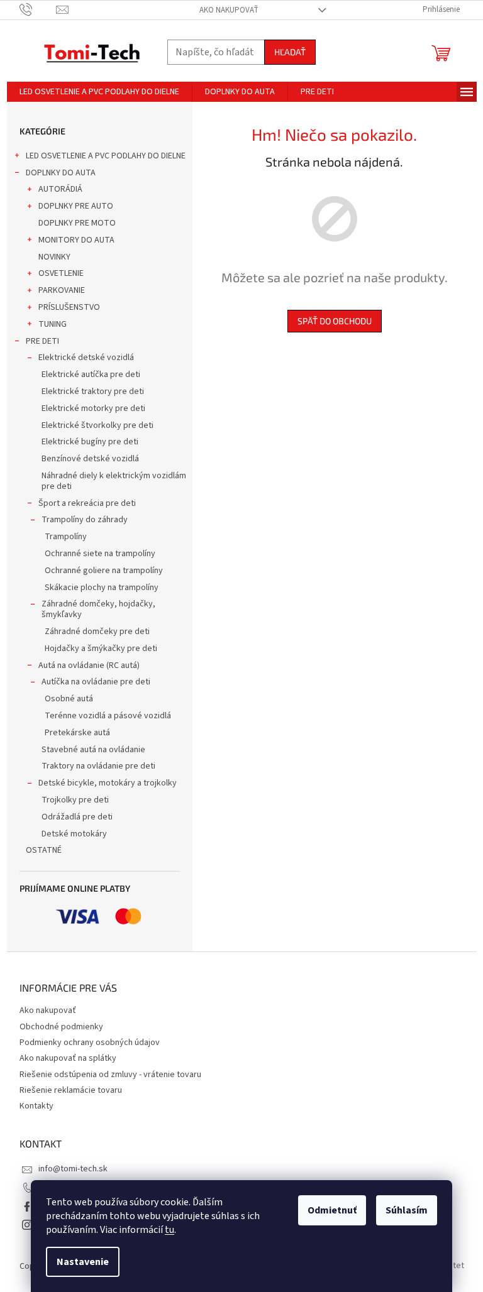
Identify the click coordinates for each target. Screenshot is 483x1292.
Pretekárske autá (77, 732)
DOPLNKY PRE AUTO (75, 206)
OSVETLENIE (61, 273)
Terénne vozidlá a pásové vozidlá (108, 715)
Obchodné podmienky (61, 1027)
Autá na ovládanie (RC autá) (89, 665)
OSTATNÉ (44, 850)
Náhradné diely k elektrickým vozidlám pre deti (114, 481)
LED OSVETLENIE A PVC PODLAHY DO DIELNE (106, 156)
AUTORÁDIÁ (60, 189)
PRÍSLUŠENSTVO (69, 307)
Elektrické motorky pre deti (93, 408)
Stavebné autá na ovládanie (93, 749)
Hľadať (290, 52)
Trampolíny (66, 536)
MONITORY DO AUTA (76, 240)
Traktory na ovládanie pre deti (98, 766)
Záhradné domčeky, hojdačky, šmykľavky (98, 609)
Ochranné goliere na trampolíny (104, 570)
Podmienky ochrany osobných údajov (89, 1042)
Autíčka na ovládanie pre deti (96, 682)
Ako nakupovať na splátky (67, 1058)
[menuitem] (99, 92)
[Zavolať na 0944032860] (38, 9)
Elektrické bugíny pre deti (90, 441)
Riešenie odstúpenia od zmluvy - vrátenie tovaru (110, 1074)
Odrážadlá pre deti (77, 817)
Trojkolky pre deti (75, 800)
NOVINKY (54, 257)
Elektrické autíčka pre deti (91, 374)
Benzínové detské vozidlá (90, 458)
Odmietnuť (332, 1210)
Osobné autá (69, 699)
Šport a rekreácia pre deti (87, 503)
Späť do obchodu (334, 320)
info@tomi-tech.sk (73, 1169)
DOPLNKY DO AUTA (61, 173)
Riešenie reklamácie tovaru (70, 1090)
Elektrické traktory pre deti (93, 391)
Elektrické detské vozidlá (86, 357)
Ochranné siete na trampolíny (100, 553)
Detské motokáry (74, 834)
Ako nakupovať (228, 10)
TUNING (52, 324)
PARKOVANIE (61, 290)
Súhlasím (407, 1210)
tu (169, 1230)
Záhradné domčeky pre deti (97, 631)
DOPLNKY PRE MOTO (77, 223)
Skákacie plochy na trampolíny (101, 587)
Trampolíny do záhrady (85, 519)
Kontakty (36, 1106)
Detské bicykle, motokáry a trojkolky (107, 783)
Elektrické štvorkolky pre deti (97, 425)
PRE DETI (42, 341)
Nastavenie (83, 1262)
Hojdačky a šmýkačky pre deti (101, 648)
